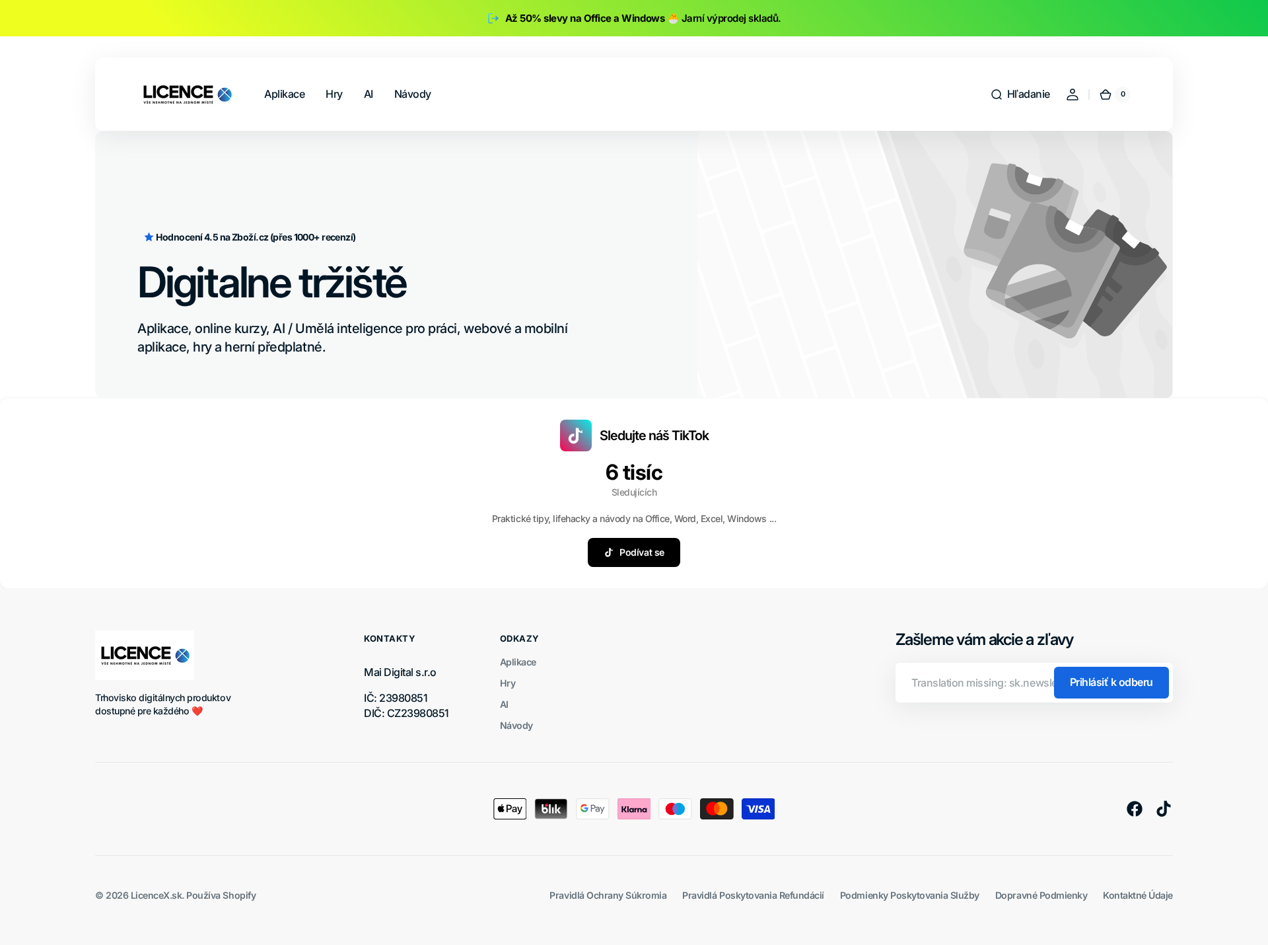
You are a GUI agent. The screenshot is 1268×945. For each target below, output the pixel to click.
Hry (508, 683)
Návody (516, 725)
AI (504, 704)
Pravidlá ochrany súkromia (607, 895)
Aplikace (518, 661)
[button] (1020, 94)
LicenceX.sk (156, 895)
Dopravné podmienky (1041, 895)
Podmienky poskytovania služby (909, 895)
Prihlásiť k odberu (1111, 682)
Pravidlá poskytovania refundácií (753, 895)
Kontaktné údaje (1138, 895)
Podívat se (641, 552)
